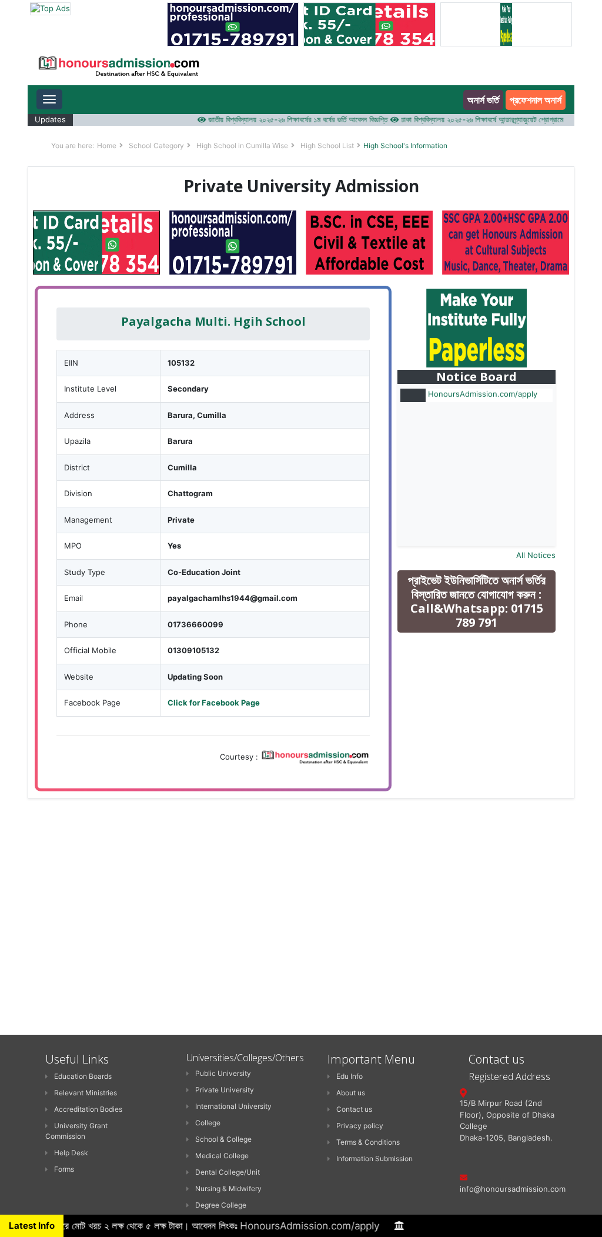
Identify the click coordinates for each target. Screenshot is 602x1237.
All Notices (536, 555)
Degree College (220, 1205)
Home (106, 145)
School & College (223, 1139)
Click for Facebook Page (214, 702)
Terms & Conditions (368, 1142)
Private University (224, 1089)
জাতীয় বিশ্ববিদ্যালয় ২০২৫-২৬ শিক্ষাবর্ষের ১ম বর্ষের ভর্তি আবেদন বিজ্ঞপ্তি (282, 119)
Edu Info (349, 1076)
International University (233, 1106)
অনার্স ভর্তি (483, 99)
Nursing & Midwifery (228, 1188)
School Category (156, 145)
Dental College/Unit (227, 1172)
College (207, 1122)
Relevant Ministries (85, 1092)
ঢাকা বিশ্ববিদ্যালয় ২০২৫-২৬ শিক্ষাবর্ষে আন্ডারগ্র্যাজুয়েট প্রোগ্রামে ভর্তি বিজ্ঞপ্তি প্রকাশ (491, 119)
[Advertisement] (485, 725)
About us (350, 1092)
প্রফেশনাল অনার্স (535, 99)
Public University (223, 1073)
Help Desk (71, 1152)
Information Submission (374, 1158)
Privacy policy (359, 1125)
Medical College (222, 1155)
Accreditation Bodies (88, 1109)
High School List (327, 145)
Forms (64, 1169)
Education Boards (83, 1076)
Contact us (354, 1109)
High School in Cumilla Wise (242, 145)
